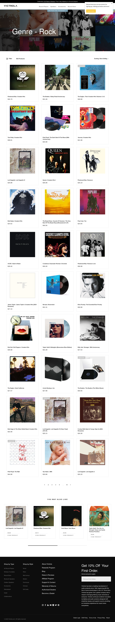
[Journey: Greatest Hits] (92, 118)
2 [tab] (72, 545)
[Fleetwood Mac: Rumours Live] (92, 244)
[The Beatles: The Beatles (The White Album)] (92, 369)
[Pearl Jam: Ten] (92, 201)
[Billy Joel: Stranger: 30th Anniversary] (92, 328)
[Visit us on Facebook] (45, 605)
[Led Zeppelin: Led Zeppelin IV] (22, 160)
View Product (12, 535)
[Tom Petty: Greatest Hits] (22, 118)
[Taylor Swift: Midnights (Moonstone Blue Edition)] (57, 328)
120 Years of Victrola (49, 1)
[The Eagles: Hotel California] (22, 369)
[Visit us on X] (56, 605)
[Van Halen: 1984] (57, 452)
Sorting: (100, 58)
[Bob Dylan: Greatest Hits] (22, 201)
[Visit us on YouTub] (50, 605)
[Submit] (109, 578)
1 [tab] (43, 545)
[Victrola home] (11, 6)
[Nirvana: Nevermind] (57, 285)
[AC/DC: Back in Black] (22, 244)
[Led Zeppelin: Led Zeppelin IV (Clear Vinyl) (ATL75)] (57, 409)
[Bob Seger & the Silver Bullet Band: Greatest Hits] (22, 409)
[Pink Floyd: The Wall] (22, 452)
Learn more (91, 11)
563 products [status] (20, 58)
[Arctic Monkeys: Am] (57, 369)
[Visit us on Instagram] (43, 605)
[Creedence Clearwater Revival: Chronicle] (57, 244)
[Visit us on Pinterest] (58, 605)
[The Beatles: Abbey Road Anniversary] (57, 77)
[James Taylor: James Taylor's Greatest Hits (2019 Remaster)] (22, 285)
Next (57, 541)
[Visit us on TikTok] (53, 605)
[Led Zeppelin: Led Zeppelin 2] (92, 452)
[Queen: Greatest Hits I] (57, 160)
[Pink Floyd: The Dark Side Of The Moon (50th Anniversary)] (57, 118)
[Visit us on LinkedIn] (48, 605)
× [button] (111, 3)
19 (67, 485)
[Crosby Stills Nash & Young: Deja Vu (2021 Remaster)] (92, 409)
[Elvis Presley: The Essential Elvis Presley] (92, 285)
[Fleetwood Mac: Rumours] (92, 160)
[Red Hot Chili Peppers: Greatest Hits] (22, 328)
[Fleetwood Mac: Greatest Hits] (22, 77)
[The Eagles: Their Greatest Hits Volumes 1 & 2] (92, 77)
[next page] (70, 484)
